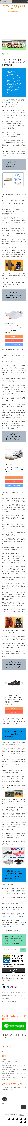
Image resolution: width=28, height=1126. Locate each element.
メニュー (26, 1)
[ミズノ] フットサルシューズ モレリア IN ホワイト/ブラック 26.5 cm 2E (14, 469)
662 (15, 64)
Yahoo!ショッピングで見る (14, 344)
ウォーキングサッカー (7, 998)
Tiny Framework (6, 1114)
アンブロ (23, 995)
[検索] (23, 1107)
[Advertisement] (14, 25)
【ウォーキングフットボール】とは (15, 910)
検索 (3, 1104)
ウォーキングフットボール (19, 992)
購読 (23, 950)
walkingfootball (6, 995)
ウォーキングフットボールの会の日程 (13, 916)
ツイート (4, 1051)
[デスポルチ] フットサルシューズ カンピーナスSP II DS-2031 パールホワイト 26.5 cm (14, 328)
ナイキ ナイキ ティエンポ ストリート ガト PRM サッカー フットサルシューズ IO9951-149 (18, 177)
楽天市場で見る (14, 340)
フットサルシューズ (13, 1001)
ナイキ (6, 1001)
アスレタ (18, 995)
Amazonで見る (14, 336)
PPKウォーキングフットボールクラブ (14, 7)
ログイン (22, 1114)
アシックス (13, 995)
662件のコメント (7, 1004)
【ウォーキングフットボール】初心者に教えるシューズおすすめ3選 (13, 62)
